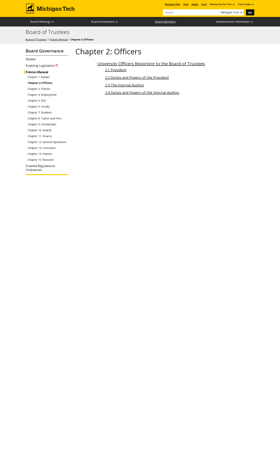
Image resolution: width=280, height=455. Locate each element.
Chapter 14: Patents (40, 154)
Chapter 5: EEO (37, 100)
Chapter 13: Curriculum (42, 148)
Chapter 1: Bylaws (39, 77)
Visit (185, 4)
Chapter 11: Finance (40, 136)
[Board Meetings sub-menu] (52, 22)
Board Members (165, 21)
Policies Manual (59, 39)
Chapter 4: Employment (42, 94)
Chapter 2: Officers (40, 83)
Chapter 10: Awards (40, 130)
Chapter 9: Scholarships (42, 124)
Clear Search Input (216, 12)
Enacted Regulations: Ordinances (40, 168)
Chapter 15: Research (41, 160)
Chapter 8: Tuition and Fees (45, 118)
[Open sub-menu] (233, 4)
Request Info (172, 4)
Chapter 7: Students (40, 112)
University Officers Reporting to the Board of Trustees (151, 64)
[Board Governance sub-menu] (116, 22)
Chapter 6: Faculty (39, 106)
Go (250, 12)
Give (204, 4)
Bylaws (31, 59)
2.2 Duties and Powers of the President (137, 77)
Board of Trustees (47, 32)
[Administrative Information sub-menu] (252, 22)
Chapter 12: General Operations (47, 142)
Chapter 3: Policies (39, 89)
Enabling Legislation (40, 66)
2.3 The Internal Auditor (124, 85)
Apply (194, 4)
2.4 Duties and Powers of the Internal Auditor (142, 92)
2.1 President (115, 70)
